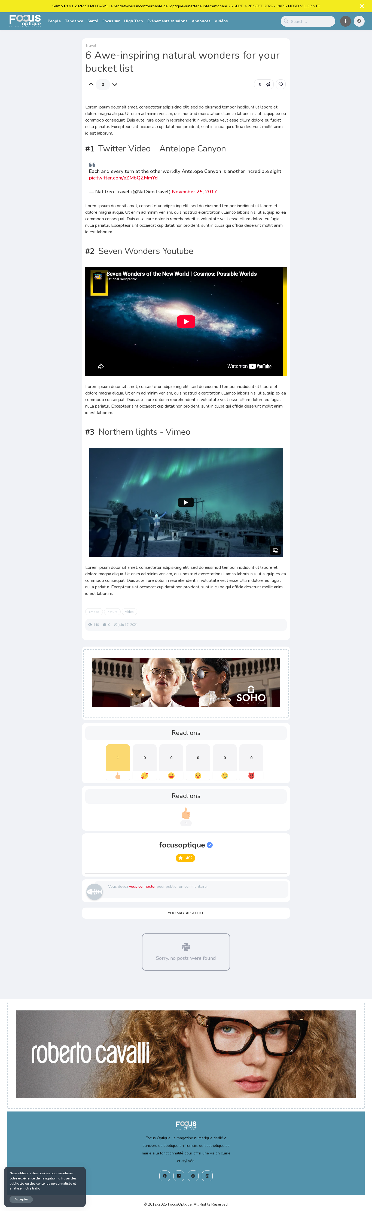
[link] (281, 84)
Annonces (201, 21)
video (129, 612)
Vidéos (221, 21)
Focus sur (111, 21)
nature (112, 612)
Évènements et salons (167, 21)
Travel (90, 45)
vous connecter (142, 886)
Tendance (74, 21)
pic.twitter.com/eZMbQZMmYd (123, 178)
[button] (345, 21)
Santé (92, 21)
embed (94, 612)
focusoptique (182, 845)
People (54, 21)
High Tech (133, 21)
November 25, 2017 (194, 191)
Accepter (21, 1199)
